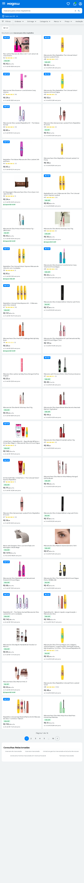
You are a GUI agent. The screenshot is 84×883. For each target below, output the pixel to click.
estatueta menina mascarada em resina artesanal (28, 756)
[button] (75, 11)
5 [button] (44, 738)
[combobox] (42, 10)
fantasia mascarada (66, 756)
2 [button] (31, 738)
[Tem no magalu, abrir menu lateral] (4, 3)
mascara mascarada (32, 751)
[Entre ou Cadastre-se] (80, 4)
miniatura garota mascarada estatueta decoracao (61, 751)
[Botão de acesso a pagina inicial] (35, 4)
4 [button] (39, 738)
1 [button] (26, 738)
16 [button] (53, 738)
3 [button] (35, 738)
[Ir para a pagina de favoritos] (68, 4)
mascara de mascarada (13, 751)
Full (6, 28)
